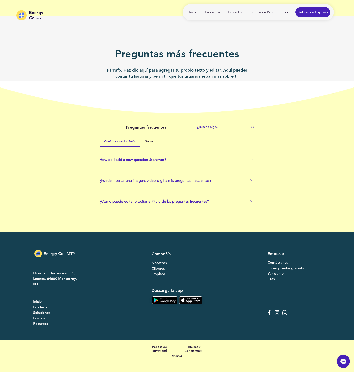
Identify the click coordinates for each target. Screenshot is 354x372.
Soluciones (41, 312)
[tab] (120, 141)
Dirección (40, 273)
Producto (40, 307)
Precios (39, 318)
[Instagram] (277, 312)
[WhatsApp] (284, 312)
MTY (38, 18)
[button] (312, 12)
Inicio (37, 301)
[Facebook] (269, 312)
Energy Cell (36, 15)
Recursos (40, 324)
